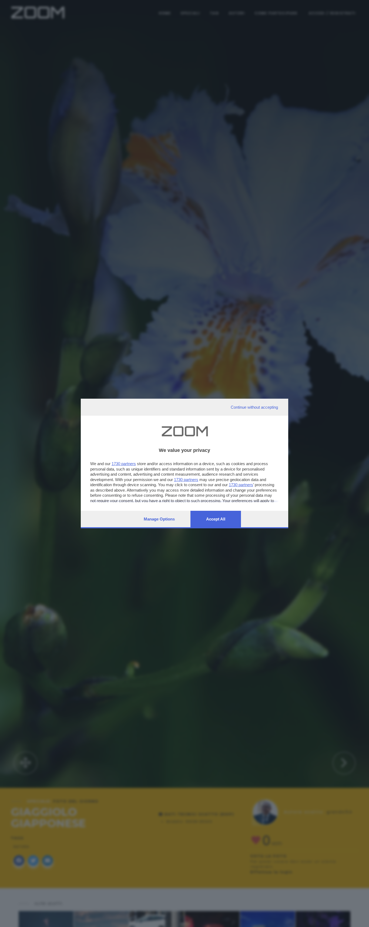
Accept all (215, 519)
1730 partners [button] (124, 463)
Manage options (159, 519)
